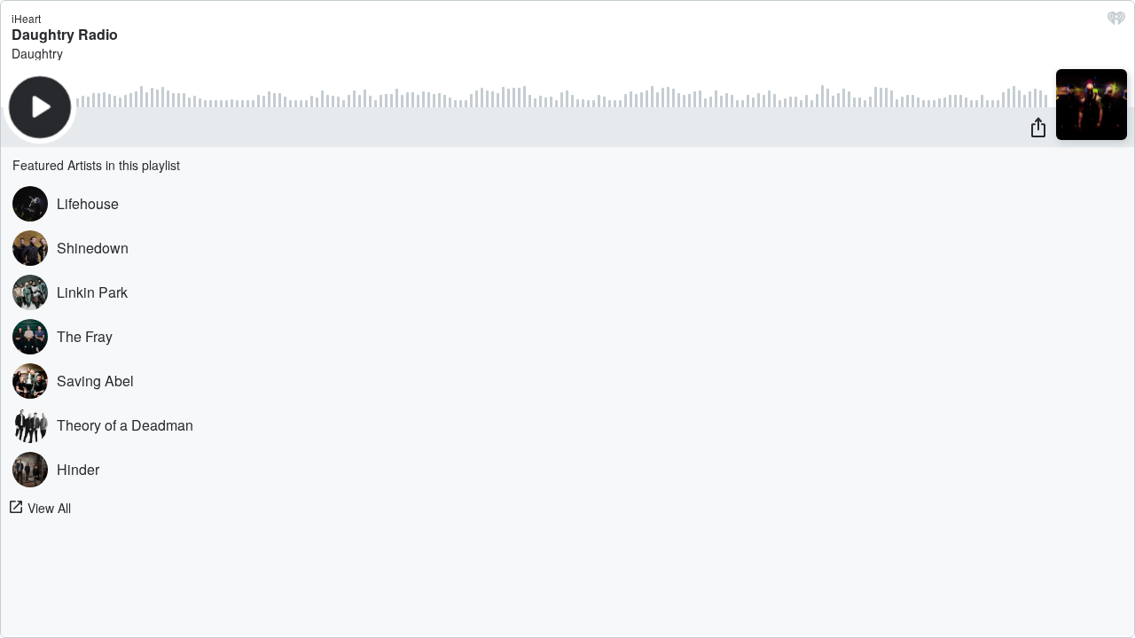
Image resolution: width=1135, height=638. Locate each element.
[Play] (40, 107)
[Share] (1038, 126)
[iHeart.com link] (1116, 22)
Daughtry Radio (65, 34)
